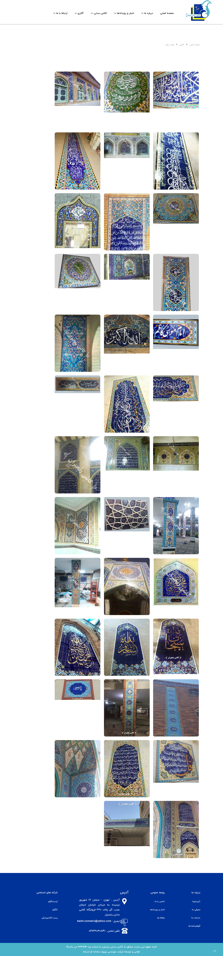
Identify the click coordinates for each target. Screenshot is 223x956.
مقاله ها (161, 917)
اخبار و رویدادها (157, 909)
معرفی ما (196, 909)
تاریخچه (196, 901)
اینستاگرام (53, 901)
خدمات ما (195, 917)
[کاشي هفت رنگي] (176, 100)
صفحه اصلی (195, 44)
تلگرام (55, 909)
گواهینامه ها (194, 926)
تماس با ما (160, 901)
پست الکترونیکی (50, 917)
